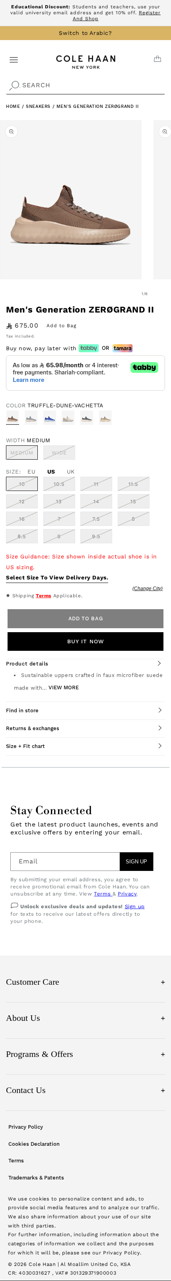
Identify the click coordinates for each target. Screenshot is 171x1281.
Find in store (22, 710)
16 (22, 519)
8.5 (21, 536)
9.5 (96, 536)
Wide (63, 454)
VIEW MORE (64, 687)
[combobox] (85, 85)
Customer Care (85, 982)
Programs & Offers (85, 1054)
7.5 (96, 519)
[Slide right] (162, 294)
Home (13, 106)
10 (22, 484)
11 (96, 484)
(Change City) (147, 588)
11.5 (133, 484)
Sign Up (136, 862)
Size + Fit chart (25, 746)
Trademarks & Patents (36, 1178)
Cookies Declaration (34, 1144)
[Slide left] (127, 294)
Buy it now (85, 641)
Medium (24, 454)
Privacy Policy (25, 1127)
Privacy (127, 894)
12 (22, 501)
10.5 (59, 484)
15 (133, 501)
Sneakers (39, 106)
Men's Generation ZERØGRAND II (97, 106)
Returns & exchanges (32, 728)
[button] (13, 59)
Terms (43, 595)
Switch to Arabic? (85, 33)
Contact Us (85, 1090)
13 (59, 501)
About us (85, 1018)
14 (96, 501)
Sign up (135, 906)
